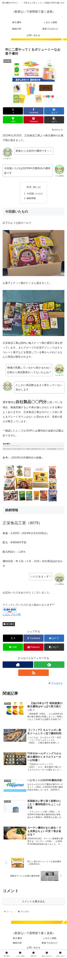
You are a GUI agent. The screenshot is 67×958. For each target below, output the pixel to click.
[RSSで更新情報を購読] (33, 672)
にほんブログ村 (12, 614)
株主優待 (10, 624)
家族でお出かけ (50, 943)
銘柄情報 (31, 198)
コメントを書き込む (33, 901)
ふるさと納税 (49, 938)
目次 (29, 187)
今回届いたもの (35, 193)
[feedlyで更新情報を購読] (49, 664)
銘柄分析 (17, 943)
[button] (54, 119)
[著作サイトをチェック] (18, 664)
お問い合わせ (33, 947)
